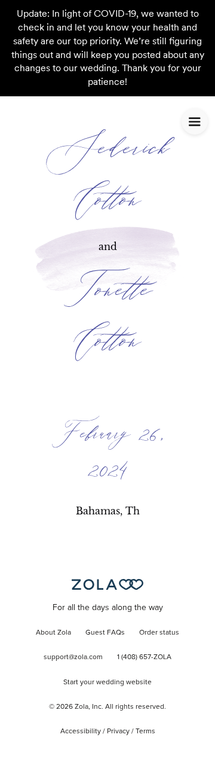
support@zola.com (73, 657)
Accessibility (80, 731)
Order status (159, 632)
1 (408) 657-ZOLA (144, 657)
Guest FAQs (105, 632)
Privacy (118, 731)
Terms (145, 731)
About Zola (53, 632)
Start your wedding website (107, 682)
